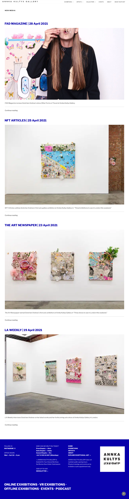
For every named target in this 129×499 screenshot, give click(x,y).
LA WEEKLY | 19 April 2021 (23, 330)
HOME (70, 446)
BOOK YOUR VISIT (120, 2)
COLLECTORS (90, 2)
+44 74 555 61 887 (43, 455)
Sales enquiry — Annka (44, 450)
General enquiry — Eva (43, 453)
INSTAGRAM (8, 448)
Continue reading (11, 110)
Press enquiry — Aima (43, 448)
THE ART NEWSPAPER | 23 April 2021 (31, 225)
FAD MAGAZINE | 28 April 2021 (26, 23)
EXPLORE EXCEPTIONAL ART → (79, 455)
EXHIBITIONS (68, 2)
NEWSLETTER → (42, 471)
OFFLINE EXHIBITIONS (21, 489)
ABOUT (109, 2)
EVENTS (101, 2)
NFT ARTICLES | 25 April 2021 (26, 120)
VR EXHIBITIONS (52, 484)
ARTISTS (79, 2)
